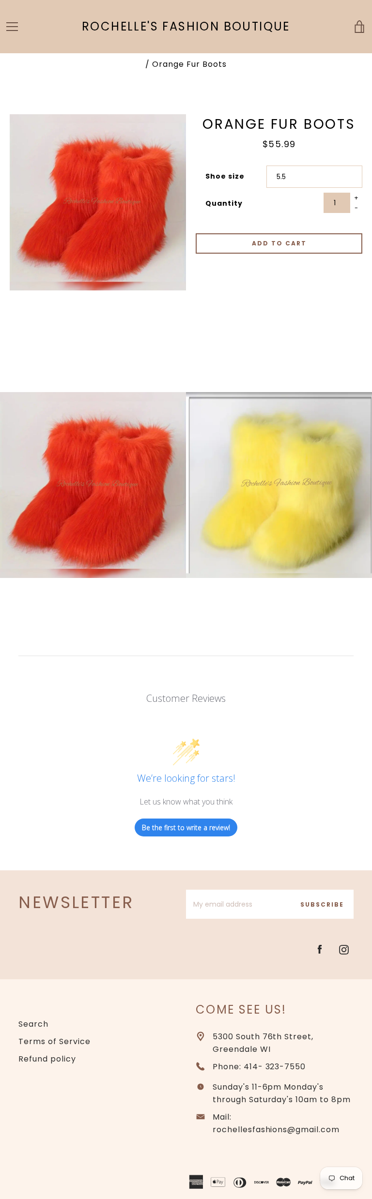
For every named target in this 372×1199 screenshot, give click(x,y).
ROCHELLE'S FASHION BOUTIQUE (186, 27)
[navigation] (12, 27)
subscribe (322, 904)
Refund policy (47, 1058)
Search (33, 1024)
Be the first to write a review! (186, 827)
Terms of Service (54, 1041)
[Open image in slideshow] (98, 202)
